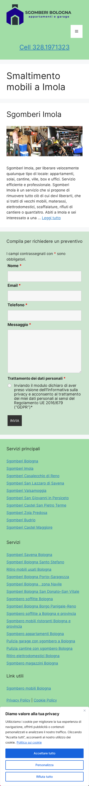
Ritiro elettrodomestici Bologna (33, 656)
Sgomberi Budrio (20, 520)
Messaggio (19, 324)
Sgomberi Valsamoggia (26, 490)
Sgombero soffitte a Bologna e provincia (41, 613)
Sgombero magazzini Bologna (32, 663)
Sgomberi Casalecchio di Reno (32, 476)
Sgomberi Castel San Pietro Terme (36, 505)
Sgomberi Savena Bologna (29, 555)
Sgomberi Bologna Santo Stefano (35, 562)
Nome (15, 265)
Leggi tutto (51, 218)
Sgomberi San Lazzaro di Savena (35, 483)
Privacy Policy (18, 700)
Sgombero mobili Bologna (28, 688)
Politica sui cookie (29, 742)
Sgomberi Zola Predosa (26, 512)
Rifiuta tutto (44, 776)
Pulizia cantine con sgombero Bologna (39, 648)
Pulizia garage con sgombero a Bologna (40, 641)
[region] (44, 746)
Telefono (17, 305)
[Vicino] (84, 710)
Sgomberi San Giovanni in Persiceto (37, 498)
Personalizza (44, 765)
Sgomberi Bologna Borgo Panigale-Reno (41, 606)
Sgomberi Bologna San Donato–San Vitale (42, 591)
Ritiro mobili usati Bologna (28, 569)
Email (14, 285)
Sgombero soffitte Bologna (29, 599)
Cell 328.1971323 (44, 47)
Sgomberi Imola (34, 114)
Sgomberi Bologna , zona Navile (34, 584)
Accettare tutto (44, 753)
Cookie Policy (45, 700)
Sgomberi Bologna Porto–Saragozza (37, 577)
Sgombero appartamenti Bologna (35, 634)
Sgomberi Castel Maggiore (29, 527)
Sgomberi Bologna (22, 461)
